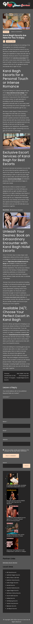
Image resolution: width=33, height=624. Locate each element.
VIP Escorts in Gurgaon (16, 210)
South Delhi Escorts (12, 595)
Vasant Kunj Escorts (12, 603)
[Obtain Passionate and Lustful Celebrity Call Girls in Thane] (12, 528)
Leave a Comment (16, 31)
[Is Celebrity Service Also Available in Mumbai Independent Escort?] (12, 479)
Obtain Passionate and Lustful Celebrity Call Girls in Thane (15, 535)
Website (5, 439)
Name (5, 421)
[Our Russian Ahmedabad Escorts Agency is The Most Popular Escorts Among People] (12, 511)
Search (5, 462)
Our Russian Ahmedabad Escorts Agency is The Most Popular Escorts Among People (16, 519)
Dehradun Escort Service (10, 562)
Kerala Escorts (11, 585)
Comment (6, 397)
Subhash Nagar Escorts (13, 575)
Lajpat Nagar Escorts (13, 590)
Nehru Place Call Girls (13, 577)
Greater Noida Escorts (13, 588)
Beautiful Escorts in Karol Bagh (19, 334)
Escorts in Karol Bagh (14, 179)
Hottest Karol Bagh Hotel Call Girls (15, 297)
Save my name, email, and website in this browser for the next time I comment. (17, 450)
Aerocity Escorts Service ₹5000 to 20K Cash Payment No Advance (16, 502)
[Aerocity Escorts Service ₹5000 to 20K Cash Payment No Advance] (12, 494)
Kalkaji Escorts (11, 598)
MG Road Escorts (11, 572)
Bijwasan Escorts (11, 606)
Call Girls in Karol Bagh (19, 58)
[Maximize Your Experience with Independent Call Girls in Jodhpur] (12, 543)
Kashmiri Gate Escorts (13, 580)
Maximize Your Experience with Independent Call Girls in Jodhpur (16, 550)
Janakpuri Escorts (12, 608)
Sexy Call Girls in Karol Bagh (15, 93)
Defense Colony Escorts (14, 593)
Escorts (6, 32)
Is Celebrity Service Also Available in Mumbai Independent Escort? (16, 486)
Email (5, 430)
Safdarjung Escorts (12, 601)
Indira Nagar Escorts (12, 582)
